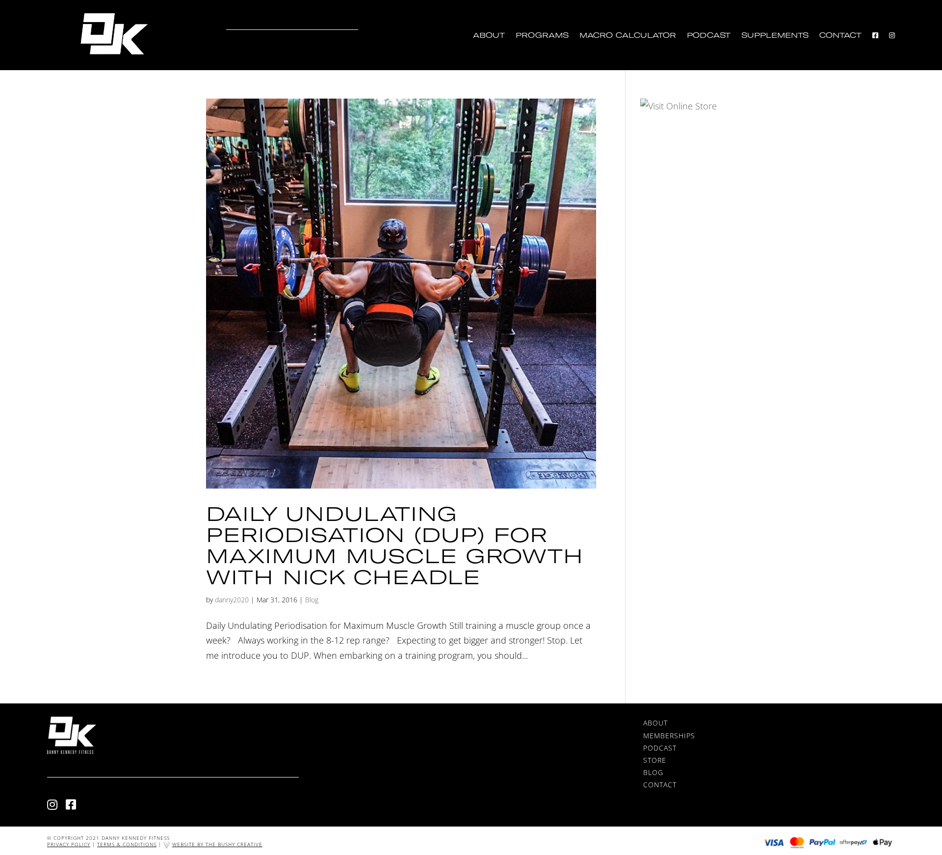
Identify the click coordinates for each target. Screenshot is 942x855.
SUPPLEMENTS (775, 35)
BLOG (653, 772)
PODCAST (709, 35)
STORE (654, 760)
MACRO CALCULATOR (627, 35)
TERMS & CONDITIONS (127, 844)
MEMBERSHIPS (669, 735)
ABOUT (489, 35)
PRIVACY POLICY (68, 844)
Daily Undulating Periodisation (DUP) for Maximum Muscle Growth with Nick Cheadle (394, 545)
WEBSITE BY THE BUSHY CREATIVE (217, 844)
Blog (311, 599)
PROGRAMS (542, 35)
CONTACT (840, 35)
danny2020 (232, 599)
